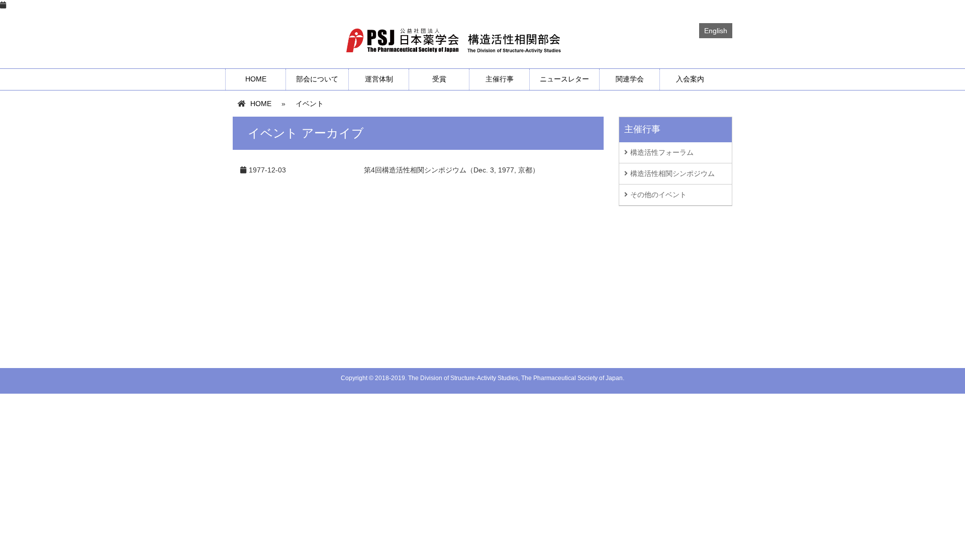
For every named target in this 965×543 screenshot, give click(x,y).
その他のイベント (658, 195)
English (715, 31)
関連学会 (630, 79)
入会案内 (690, 79)
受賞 (439, 79)
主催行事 (500, 79)
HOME (255, 79)
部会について (317, 79)
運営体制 (379, 79)
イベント (310, 104)
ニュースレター (564, 79)
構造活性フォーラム (662, 152)
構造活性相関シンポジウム (672, 173)
